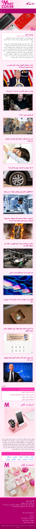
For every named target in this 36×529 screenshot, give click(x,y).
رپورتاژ (8, 459)
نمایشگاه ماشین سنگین (28, 397)
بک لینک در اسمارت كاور (27, 518)
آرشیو (3, 386)
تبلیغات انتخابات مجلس (28, 392)
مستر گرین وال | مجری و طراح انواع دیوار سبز (22, 395)
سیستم (25, 459)
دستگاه (9, 457)
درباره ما (31, 516)
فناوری (15, 457)
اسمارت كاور (30, 4)
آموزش (14, 459)
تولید (31, 457)
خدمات (31, 459)
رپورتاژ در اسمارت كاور (28, 520)
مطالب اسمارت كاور (29, 522)
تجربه (19, 459)
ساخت (26, 457)
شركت (21, 457)
